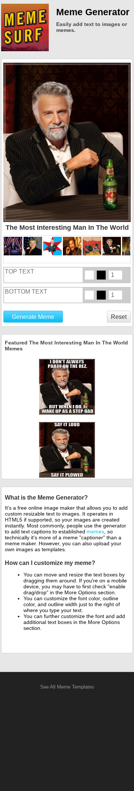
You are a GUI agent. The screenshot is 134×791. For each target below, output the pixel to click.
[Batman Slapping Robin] (92, 246)
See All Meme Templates (67, 687)
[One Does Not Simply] (73, 246)
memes (95, 532)
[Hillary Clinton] (33, 246)
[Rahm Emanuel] (53, 246)
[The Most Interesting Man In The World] (112, 246)
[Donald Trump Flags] (13, 246)
